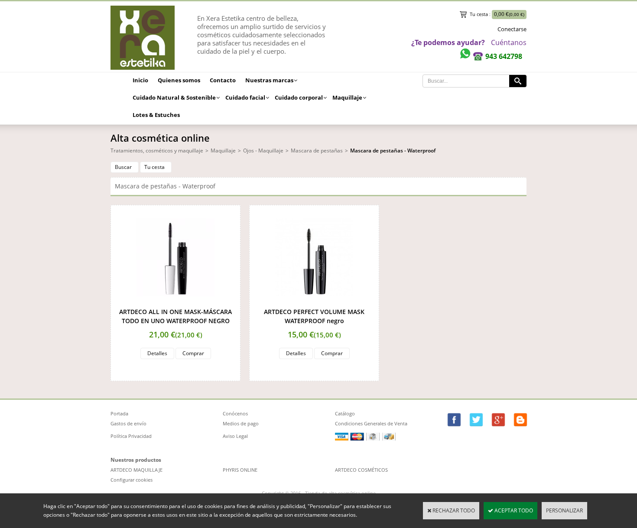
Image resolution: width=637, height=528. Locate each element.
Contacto (223, 80)
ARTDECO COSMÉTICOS (361, 469)
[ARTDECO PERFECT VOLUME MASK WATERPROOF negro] (314, 303)
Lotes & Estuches (156, 115)
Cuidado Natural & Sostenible (174, 97)
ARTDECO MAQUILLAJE (136, 469)
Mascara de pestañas (317, 150)
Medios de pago (241, 423)
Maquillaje (347, 97)
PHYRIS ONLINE (240, 469)
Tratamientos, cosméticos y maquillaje (156, 150)
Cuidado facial (245, 97)
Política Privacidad (131, 436)
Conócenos (235, 413)
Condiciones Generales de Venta (371, 423)
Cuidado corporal (299, 97)
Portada (119, 413)
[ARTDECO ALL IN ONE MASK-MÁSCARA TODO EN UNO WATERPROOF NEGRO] (175, 303)
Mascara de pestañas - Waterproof (393, 150)
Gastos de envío (128, 423)
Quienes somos (179, 80)
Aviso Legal (235, 436)
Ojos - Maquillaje (263, 150)
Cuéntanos (508, 42)
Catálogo (345, 413)
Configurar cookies (131, 479)
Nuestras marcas (269, 80)
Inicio (140, 80)
